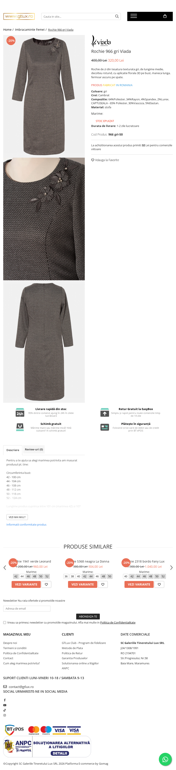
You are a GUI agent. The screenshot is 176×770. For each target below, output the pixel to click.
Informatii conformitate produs (26, 524)
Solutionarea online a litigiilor (80, 663)
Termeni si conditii (14, 648)
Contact (8, 658)
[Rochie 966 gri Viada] (44, 96)
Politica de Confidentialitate (117, 622)
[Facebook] (4, 700)
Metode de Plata (72, 648)
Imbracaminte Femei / (31, 29)
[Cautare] (117, 16)
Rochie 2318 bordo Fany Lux (144, 561)
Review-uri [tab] (34, 449)
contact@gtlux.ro (21, 687)
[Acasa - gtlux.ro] (19, 16)
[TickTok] (4, 710)
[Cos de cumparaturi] (165, 16)
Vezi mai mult (17, 517)
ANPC (65, 668)
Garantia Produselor (75, 658)
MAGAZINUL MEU (16, 634)
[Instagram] (4, 715)
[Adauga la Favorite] (46, 584)
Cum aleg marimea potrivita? (21, 663)
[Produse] (134, 17)
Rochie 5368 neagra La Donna (88, 561)
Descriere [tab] (12, 450)
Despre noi (10, 643)
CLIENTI (68, 634)
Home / (8, 29)
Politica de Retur (72, 653)
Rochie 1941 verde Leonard (31, 561)
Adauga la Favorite (106, 160)
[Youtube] (4, 705)
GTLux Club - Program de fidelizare (84, 643)
